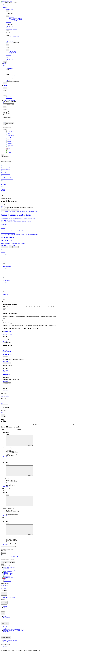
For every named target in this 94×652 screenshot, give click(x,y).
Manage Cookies (7, 117)
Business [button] (5, 4)
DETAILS (3, 206)
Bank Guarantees (12, 53)
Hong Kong (10, 145)
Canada (9, 139)
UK (9, 148)
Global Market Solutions (11, 29)
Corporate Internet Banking (9, 597)
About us (5, 606)
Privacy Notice (6, 617)
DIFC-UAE (10, 131)
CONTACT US (9, 26)
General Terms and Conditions (10, 640)
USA (9, 150)
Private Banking (9, 68)
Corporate (5, 159)
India (9, 133)
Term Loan (11, 17)
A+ (8, 113)
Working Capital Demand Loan (16, 18)
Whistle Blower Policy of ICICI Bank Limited (13, 630)
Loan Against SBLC (13, 20)
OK (1, 554)
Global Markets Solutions (14, 36)
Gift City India (11, 135)
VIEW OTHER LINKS (5, 644)
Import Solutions (12, 52)
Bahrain (9, 137)
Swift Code (5, 616)
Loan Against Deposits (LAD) (15, 19)
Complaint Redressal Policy (9, 628)
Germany (10, 143)
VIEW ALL (8, 22)
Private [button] (4, 63)
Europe (9, 152)
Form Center (9, 98)
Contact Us (8, 96)
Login (2, 155)
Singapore (10, 146)
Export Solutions (12, 51)
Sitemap (5, 607)
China (9, 141)
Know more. (3, 552)
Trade (7, 43)
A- (4, 113)
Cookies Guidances (7, 641)
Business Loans (9, 9)
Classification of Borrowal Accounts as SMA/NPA (14, 629)
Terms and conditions (8, 648)
